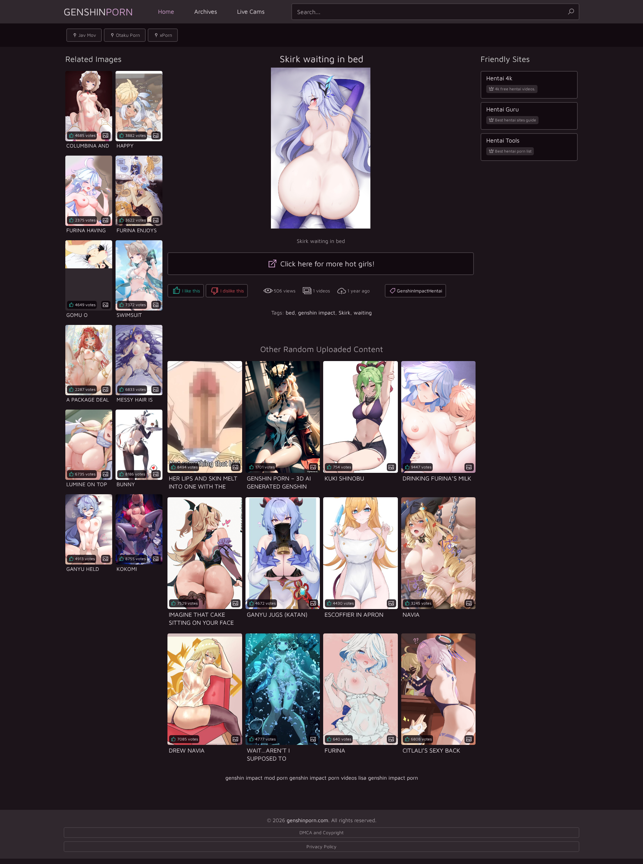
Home (166, 11)
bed (290, 313)
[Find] (571, 11)
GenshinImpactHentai (419, 290)
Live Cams (251, 11)
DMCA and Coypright (321, 832)
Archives (205, 11)
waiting (363, 313)
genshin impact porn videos (323, 778)
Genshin (98, 11)
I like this (191, 290)
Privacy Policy (321, 846)
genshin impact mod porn (256, 778)
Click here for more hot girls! (326, 263)
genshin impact (316, 313)
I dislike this (232, 290)
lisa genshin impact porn (388, 778)
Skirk (344, 313)
